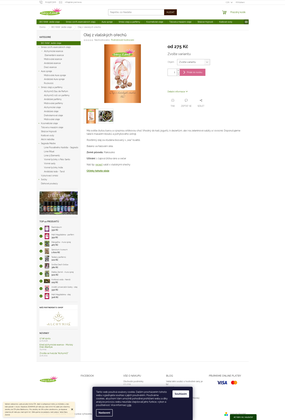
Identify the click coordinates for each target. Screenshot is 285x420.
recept (99, 164)
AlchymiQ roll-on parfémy (57, 95)
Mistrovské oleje (52, 119)
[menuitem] (50, 21)
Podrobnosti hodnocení (122, 40)
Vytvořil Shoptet (238, 414)
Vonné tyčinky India (53, 167)
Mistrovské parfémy (53, 103)
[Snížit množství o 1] (178, 74)
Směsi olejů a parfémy (52, 87)
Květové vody (47, 135)
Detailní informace (176, 91)
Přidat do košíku (194, 72)
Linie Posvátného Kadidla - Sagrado (61, 147)
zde (129, 405)
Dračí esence (50, 67)
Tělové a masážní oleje (52, 127)
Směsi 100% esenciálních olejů (56, 47)
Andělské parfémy (53, 99)
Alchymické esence (53, 51)
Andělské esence (52, 63)
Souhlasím (181, 393)
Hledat (170, 12)
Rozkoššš (48, 83)
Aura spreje (46, 71)
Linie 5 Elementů (52, 155)
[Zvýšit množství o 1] (178, 70)
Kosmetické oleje (49, 123)
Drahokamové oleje (53, 115)
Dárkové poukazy (49, 183)
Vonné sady (50, 163)
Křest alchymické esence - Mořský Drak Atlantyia (56, 346)
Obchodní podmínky (133, 381)
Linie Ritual (49, 151)
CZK (228, 2)
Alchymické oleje (52, 107)
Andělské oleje (51, 111)
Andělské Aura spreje (54, 79)
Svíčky (44, 179)
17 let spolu (45, 338)
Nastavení (104, 412)
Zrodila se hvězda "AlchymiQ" (53, 353)
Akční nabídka (47, 139)
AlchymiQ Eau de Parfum (56, 91)
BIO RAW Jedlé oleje (51, 43)
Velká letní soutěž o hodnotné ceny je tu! (184, 382)
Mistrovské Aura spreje (55, 75)
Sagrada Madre (48, 143)
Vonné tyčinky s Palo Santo (57, 159)
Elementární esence (54, 55)
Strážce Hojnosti (49, 131)
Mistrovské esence (53, 59)
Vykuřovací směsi (49, 175)
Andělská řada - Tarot (54, 171)
